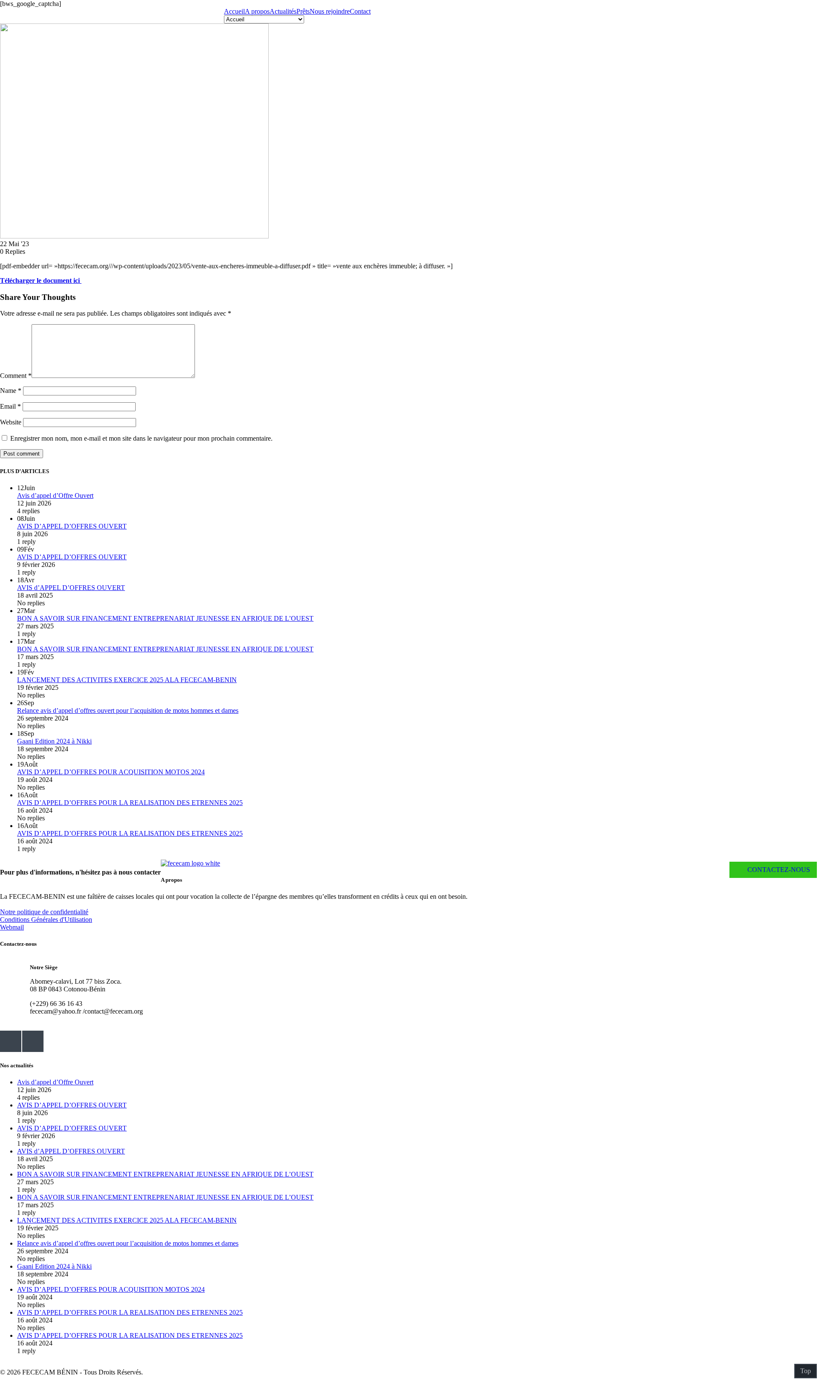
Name (10, 390)
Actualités (283, 11)
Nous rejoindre (330, 11)
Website (10, 422)
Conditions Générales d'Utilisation (46, 919)
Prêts (303, 11)
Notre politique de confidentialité (44, 911)
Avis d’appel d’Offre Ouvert (55, 495)
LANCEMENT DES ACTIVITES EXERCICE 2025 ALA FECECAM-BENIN (127, 679)
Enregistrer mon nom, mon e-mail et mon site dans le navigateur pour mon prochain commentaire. (141, 438)
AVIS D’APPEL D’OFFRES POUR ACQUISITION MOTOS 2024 (111, 772)
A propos (257, 11)
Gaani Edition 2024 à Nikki (54, 741)
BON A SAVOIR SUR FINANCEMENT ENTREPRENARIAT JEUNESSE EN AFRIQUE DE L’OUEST (165, 618)
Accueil (234, 11)
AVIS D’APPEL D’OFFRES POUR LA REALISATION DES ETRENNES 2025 (130, 802)
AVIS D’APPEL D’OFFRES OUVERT (72, 526)
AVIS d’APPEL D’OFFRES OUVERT (71, 587)
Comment (16, 375)
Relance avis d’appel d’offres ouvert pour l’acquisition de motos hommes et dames (127, 710)
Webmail (12, 927)
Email (10, 406)
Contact (360, 11)
